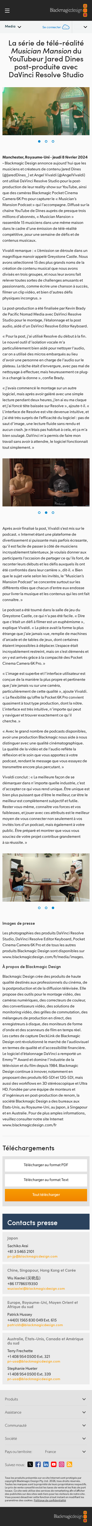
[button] (39, 141)
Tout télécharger (46, 1194)
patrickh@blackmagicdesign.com (35, 1325)
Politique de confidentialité (50, 1500)
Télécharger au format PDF (46, 1164)
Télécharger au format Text (46, 1179)
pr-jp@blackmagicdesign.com (32, 1256)
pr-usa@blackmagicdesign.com (33, 1361)
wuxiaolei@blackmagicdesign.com (36, 1288)
